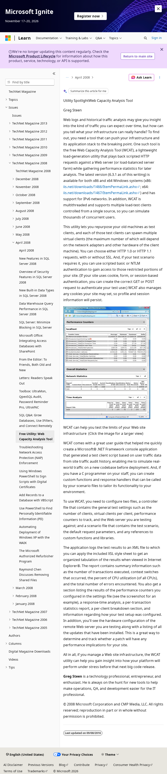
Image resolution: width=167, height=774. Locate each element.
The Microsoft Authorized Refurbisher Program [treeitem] (36, 556)
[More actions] (160, 77)
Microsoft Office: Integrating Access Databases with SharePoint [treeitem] (33, 343)
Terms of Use (12, 771)
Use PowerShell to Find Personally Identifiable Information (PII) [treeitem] (35, 513)
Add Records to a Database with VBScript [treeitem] (36, 497)
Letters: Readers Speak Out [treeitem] (35, 380)
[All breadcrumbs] (67, 77)
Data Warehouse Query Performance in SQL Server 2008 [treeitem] (36, 308)
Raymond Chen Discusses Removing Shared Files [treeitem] (34, 574)
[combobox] (29, 82)
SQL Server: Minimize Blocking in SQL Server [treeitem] (35, 325)
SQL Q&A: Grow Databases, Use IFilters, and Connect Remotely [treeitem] (36, 420)
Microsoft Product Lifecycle (32, 56)
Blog (62, 765)
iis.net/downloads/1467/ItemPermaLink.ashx (100, 192)
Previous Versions (41, 765)
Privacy (100, 765)
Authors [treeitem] (14, 635)
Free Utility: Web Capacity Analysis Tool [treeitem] (35, 436)
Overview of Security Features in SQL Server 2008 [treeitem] (35, 277)
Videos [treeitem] (13, 659)
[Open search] (145, 38)
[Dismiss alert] (158, 8)
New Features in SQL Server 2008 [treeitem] (34, 261)
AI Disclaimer (13, 765)
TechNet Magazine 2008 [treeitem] (33, 171)
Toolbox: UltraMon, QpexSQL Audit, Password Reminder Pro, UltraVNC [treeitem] (33, 399)
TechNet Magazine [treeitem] (22, 91)
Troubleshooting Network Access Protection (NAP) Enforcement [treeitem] (31, 455)
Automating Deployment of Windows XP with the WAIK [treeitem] (34, 535)
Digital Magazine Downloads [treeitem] (29, 651)
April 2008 (82, 77)
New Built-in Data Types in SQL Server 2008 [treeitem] (36, 293)
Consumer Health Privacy (131, 765)
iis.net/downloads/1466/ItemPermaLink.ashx (100, 186)
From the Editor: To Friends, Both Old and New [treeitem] (35, 364)
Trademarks (36, 771)
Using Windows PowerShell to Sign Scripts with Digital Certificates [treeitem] (33, 479)
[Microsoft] (8, 38)
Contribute (82, 765)
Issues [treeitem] (17, 115)
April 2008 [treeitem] (26, 250)
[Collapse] (54, 73)
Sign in (157, 38)
